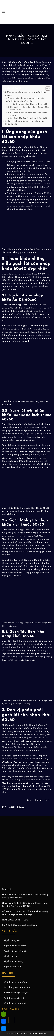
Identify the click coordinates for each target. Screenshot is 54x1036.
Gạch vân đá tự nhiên (15, 951)
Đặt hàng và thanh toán (17, 988)
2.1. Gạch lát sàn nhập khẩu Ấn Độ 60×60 (28, 104)
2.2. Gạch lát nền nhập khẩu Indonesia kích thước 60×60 (29, 108)
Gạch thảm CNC (13, 967)
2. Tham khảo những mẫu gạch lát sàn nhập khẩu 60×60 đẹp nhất (25, 99)
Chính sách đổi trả (14, 998)
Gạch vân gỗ (11, 956)
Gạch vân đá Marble (15, 946)
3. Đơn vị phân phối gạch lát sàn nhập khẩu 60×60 (24, 122)
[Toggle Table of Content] (46, 88)
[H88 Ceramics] (3, 1028)
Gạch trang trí (12, 941)
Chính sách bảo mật (15, 1003)
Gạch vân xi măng (13, 962)
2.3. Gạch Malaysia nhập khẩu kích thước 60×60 (28, 114)
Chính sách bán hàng (15, 982)
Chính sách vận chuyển (16, 993)
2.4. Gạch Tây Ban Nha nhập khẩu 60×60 (28, 118)
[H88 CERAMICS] (27, 12)
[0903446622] (3, 1014)
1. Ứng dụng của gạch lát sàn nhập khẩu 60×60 (25, 93)
